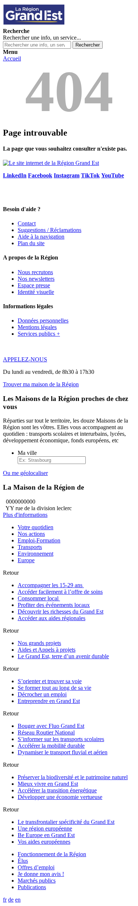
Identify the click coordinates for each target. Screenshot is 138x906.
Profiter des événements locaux (54, 605)
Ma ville (27, 453)
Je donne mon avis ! (41, 874)
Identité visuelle (36, 292)
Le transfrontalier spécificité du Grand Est (66, 822)
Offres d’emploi (36, 867)
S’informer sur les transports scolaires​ (61, 739)
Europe (26, 560)
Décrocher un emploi (42, 694)
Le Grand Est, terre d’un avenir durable (63, 656)
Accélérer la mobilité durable (51, 746)
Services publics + (39, 334)
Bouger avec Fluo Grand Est (51, 726)
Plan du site (31, 243)
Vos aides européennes (44, 842)
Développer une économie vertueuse (60, 797)
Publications (32, 887)
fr (5, 899)
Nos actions (31, 534)
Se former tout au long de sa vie (54, 688)
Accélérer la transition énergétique (57, 790)
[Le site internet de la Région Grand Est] (67, 24)
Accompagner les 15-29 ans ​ (51, 585)
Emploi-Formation (39, 540)
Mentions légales (37, 327)
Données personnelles (43, 320)
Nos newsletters (36, 279)
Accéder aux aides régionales (51, 618)
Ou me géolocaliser (25, 473)
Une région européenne (45, 828)
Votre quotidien (35, 527)
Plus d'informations (25, 515)
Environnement (35, 553)
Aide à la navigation (41, 236)
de (11, 899)
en (18, 899)
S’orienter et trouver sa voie (50, 681)
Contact (27, 223)
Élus (23, 861)
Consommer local (39, 598)
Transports (30, 547)
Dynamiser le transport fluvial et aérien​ (62, 752)
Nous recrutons (35, 272)
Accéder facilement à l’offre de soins (60, 592)
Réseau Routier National (46, 732)
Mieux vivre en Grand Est (48, 784)
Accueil (12, 58)
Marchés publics (37, 880)
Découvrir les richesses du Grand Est (60, 611)
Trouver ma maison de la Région (41, 384)
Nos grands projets (39, 643)
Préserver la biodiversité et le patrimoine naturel (73, 777)
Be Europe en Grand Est (46, 835)
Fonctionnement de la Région (52, 854)
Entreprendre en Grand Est (49, 701)
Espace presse (34, 285)
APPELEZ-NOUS (25, 359)
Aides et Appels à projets (46, 650)
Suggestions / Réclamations (49, 230)
